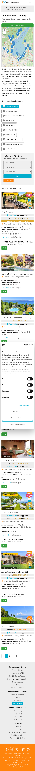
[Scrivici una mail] (28, 749)
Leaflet (21, 66)
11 (4, 139)
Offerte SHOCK (9, 120)
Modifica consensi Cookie (17, 732)
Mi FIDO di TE (17, 685)
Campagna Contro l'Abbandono (17, 679)
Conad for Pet (17, 719)
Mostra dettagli (24, 405)
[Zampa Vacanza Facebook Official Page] (7, 749)
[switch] (29, 384)
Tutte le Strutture (10, 106)
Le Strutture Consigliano (12, 149)
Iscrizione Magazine (17, 688)
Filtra (17, 176)
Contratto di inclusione (17, 738)
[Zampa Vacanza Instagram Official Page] (17, 749)
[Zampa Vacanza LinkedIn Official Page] (22, 749)
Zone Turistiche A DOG (12, 139)
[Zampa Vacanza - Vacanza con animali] (10, 2)
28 (4, 106)
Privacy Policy (17, 726)
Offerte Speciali (9, 125)
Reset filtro (8, 180)
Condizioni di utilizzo (17, 735)
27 (4, 149)
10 (4, 111)
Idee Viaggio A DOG (10, 130)
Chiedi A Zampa (17, 682)
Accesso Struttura (17, 695)
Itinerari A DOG (9, 135)
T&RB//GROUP (17, 767)
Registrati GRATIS (17, 673)
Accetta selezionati (17, 418)
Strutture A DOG (10, 111)
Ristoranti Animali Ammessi (13, 144)
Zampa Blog (17, 713)
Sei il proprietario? (17, 25)
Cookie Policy (17, 729)
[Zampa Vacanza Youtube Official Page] (12, 749)
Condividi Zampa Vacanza (17, 676)
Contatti (17, 698)
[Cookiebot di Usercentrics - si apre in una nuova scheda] (25, 345)
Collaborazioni (17, 716)
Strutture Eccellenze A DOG (13, 116)
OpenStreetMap (25, 66)
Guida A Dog (17, 710)
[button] (5, 48)
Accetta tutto (17, 411)
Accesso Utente (17, 670)
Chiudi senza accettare (17, 424)
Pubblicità (17, 701)
